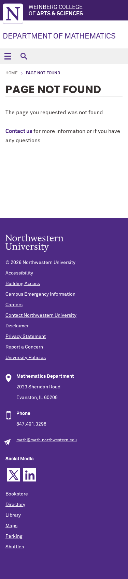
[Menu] (7, 56)
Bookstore (16, 494)
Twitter (13, 474)
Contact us (18, 131)
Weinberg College (56, 10)
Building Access (22, 283)
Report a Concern (24, 347)
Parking (14, 536)
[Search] (23, 56)
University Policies (25, 357)
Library (13, 515)
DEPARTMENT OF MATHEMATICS (59, 36)
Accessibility (19, 273)
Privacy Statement (25, 336)
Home (11, 73)
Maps (11, 525)
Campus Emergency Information (40, 294)
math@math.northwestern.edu (46, 440)
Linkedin (29, 474)
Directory (15, 504)
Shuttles (14, 547)
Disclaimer (17, 326)
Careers (14, 304)
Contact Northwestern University (40, 315)
